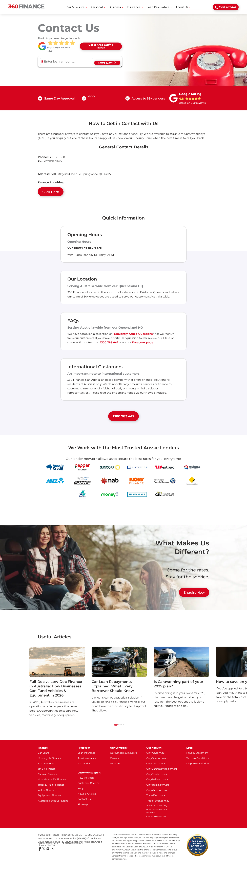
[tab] (116, 725)
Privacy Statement (197, 752)
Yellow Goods (46, 790)
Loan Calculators (158, 7)
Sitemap (83, 804)
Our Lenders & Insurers (123, 752)
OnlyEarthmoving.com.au (161, 768)
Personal (97, 7)
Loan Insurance (86, 752)
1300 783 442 (227, 7)
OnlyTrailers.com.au (157, 779)
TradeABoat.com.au (157, 800)
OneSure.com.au (156, 816)
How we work (86, 777)
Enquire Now (194, 592)
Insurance (133, 7)
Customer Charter (88, 783)
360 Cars (115, 763)
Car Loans (43, 752)
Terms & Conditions (197, 758)
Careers (114, 758)
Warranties (84, 763)
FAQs (81, 788)
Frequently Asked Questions (132, 333)
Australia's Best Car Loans (53, 800)
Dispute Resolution (197, 763)
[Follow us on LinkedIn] (52, 849)
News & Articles (87, 793)
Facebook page (142, 342)
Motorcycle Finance (49, 758)
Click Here (50, 192)
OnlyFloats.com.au (157, 774)
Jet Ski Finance (46, 768)
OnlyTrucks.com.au (157, 784)
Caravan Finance (47, 774)
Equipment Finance (49, 795)
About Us (181, 7)
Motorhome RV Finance (52, 779)
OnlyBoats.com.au (157, 758)
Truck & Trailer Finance (51, 784)
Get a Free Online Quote (100, 46)
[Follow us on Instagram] (48, 849)
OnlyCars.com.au (156, 763)
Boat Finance (45, 763)
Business (115, 7)
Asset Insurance (87, 758)
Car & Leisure (76, 7)
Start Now (105, 63)
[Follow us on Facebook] (40, 849)
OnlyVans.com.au (156, 790)
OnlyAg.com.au (155, 752)
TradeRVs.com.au (156, 795)
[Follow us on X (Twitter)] (44, 849)
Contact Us (84, 799)
